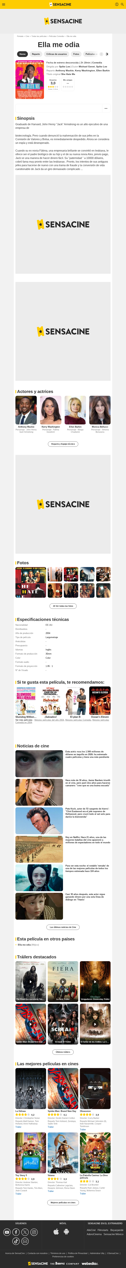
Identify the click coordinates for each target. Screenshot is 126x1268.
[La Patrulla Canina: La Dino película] (95, 1152)
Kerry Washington (85, 70)
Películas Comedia (56, 36)
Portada (20, 36)
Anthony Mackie (64, 70)
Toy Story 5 (21, 1175)
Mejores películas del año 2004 (49, 720)
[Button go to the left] (101, 54)
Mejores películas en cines (63, 1202)
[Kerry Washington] (50, 410)
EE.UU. (49, 625)
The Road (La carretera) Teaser (30, 999)
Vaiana (51, 1175)
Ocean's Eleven (100, 716)
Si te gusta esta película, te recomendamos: (61, 682)
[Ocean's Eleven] (100, 700)
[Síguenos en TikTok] (16, 1241)
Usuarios (53, 80)
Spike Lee (64, 66)
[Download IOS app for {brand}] (58, 1231)
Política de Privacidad (77, 1253)
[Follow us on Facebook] (16, 1232)
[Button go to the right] (107, 54)
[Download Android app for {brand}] (68, 1231)
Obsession (85, 1111)
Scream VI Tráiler (63, 1042)
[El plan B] (75, 700)
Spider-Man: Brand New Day (62, 1111)
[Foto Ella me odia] (30, 582)
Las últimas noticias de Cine (63, 927)
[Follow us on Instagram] (34, 1232)
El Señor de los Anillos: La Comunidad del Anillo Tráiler (96, 1042)
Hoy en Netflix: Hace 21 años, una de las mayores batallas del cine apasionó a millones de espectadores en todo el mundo (87, 840)
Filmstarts (103, 1230)
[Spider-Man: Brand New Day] (63, 1088)
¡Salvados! (51, 716)
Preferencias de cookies (63, 1256)
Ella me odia (28, 945)
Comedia (97, 62)
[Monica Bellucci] (100, 410)
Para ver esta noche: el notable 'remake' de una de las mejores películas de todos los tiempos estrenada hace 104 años (87, 868)
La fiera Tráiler (63, 999)
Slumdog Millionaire (26, 716)
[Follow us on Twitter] (25, 1232)
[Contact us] (25, 1241)
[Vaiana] (63, 1152)
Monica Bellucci (100, 427)
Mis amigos (67, 80)
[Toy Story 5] (30, 1152)
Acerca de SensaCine (15, 1253)
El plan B (75, 716)
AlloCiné (91, 1230)
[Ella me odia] (29, 79)
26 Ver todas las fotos (63, 606)
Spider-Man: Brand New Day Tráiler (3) (31, 1042)
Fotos (23, 562)
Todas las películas (39, 36)
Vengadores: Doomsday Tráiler (95, 999)
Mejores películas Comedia (78, 720)
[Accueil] (60, 4)
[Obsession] (95, 1088)
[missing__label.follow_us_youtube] (7, 1232)
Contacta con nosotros (38, 1253)
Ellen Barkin (103, 70)
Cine (27, 36)
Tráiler (18, 1127)
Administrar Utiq (97, 1253)
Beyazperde (116, 1230)
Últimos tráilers (63, 1052)
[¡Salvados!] (50, 700)
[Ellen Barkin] (75, 410)
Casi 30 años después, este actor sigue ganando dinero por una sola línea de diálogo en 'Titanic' (85, 897)
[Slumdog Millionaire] (26, 700)
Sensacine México (113, 1234)
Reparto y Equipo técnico (63, 444)
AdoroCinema (94, 1234)
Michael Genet (87, 66)
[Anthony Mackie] (26, 410)
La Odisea (20, 1111)
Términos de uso (57, 1253)
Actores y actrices (35, 391)
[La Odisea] (30, 1088)
